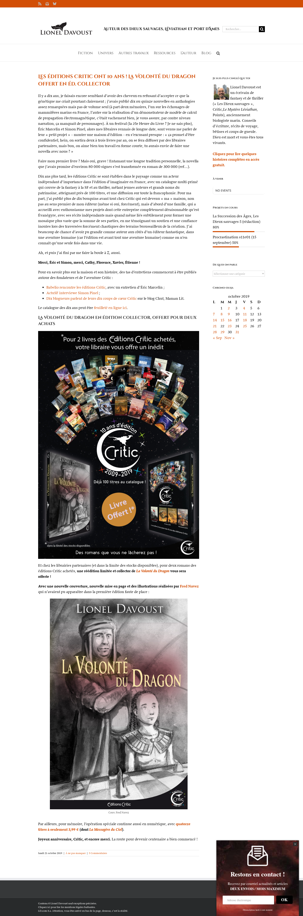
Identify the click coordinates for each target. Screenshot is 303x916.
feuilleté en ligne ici (110, 307)
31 (237, 332)
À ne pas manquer (76, 853)
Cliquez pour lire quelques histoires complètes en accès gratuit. (236, 159)
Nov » (229, 337)
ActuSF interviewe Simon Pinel (72, 292)
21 (215, 326)
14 (215, 320)
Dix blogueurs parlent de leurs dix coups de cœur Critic (91, 298)
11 (245, 314)
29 (222, 332)
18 (245, 320)
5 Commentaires (98, 853)
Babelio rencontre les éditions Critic (76, 287)
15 (222, 320)
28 (215, 332)
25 (245, 326)
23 (229, 326)
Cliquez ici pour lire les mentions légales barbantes (66, 907)
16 (230, 320)
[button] (218, 52)
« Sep (217, 337)
